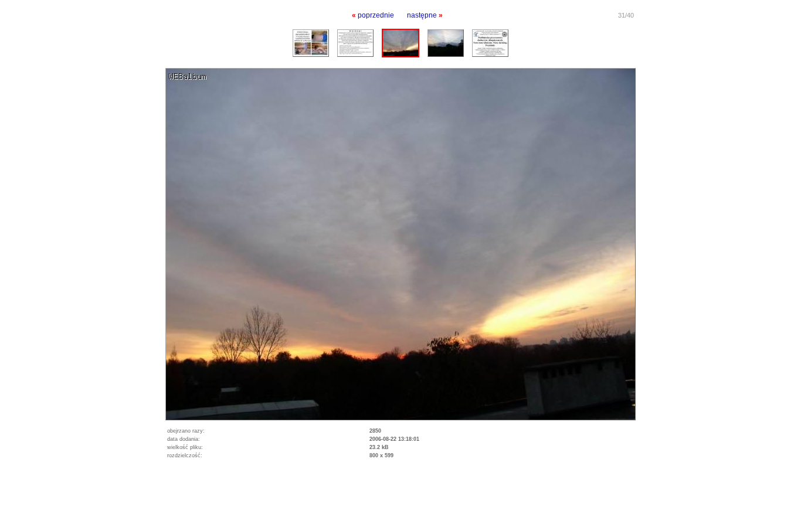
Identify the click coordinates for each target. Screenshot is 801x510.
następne (422, 15)
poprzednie (376, 15)
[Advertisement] (137, 492)
